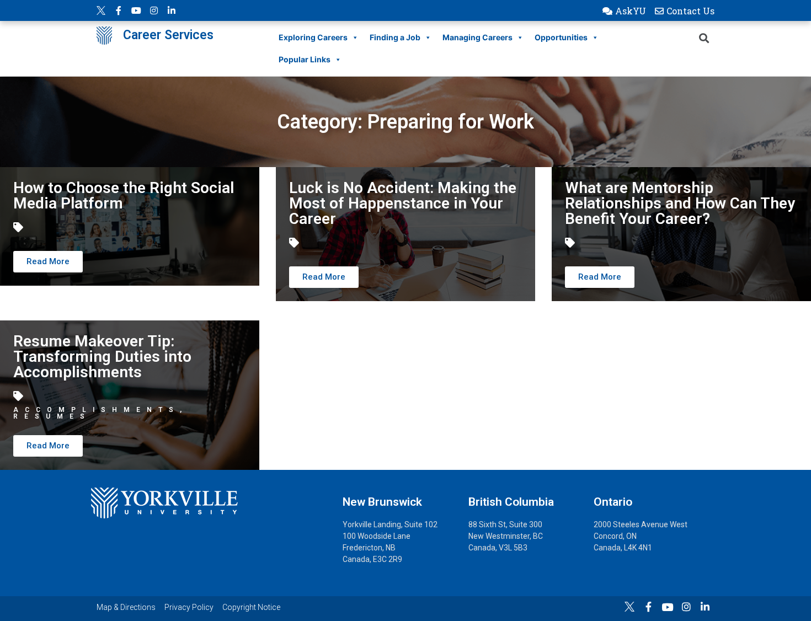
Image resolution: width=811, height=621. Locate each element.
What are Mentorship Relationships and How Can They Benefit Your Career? (680, 203)
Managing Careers (477, 37)
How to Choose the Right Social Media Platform (123, 195)
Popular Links (304, 59)
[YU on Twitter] (101, 10)
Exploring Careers (313, 37)
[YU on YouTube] (136, 10)
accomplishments (96, 410)
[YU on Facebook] (118, 10)
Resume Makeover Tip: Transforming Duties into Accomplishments (102, 356)
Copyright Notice (251, 607)
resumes (52, 416)
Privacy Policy (189, 607)
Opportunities (561, 37)
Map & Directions (126, 607)
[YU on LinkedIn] (171, 10)
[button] (624, 11)
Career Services (168, 35)
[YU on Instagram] (154, 10)
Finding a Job (395, 37)
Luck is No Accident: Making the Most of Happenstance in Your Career (402, 203)
